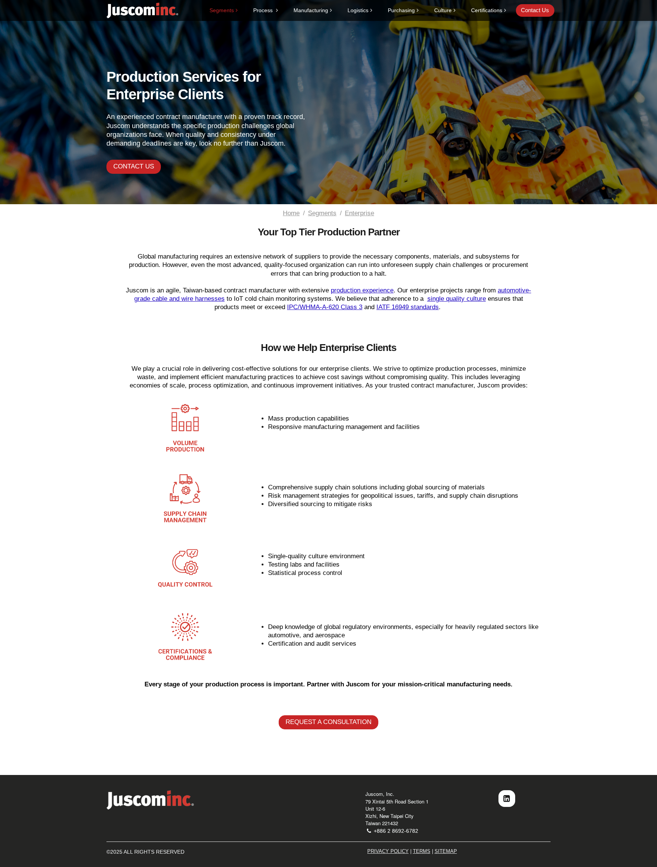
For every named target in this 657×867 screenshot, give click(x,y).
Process (263, 10)
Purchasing (401, 10)
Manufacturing (311, 10)
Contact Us (535, 10)
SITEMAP (446, 851)
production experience (362, 290)
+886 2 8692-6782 (395, 831)
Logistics (358, 10)
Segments (221, 10)
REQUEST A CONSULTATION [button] (328, 722)
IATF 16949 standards (407, 307)
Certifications (486, 10)
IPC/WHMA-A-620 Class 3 (324, 307)
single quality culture (456, 298)
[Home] (150, 800)
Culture (443, 10)
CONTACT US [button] (133, 166)
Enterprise (359, 213)
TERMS (421, 851)
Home (291, 213)
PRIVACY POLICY (388, 851)
